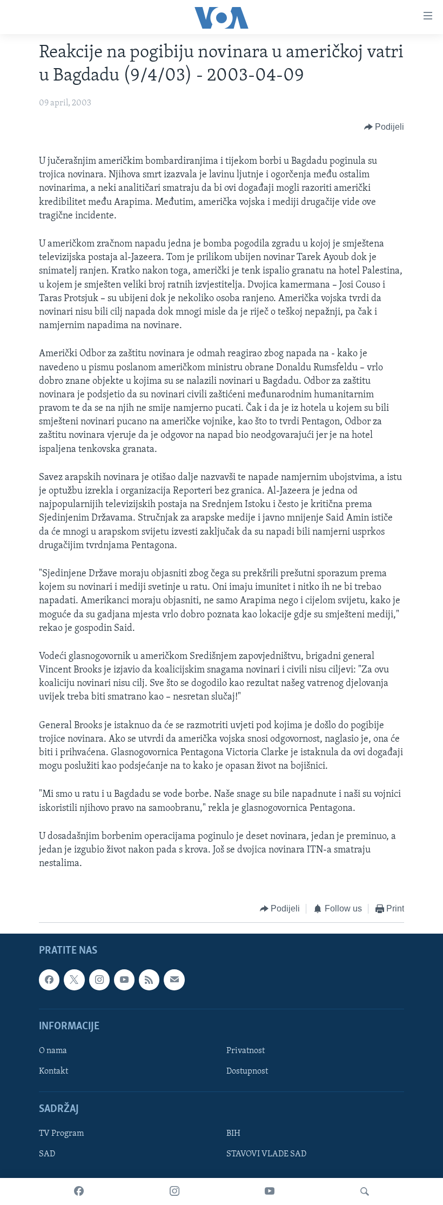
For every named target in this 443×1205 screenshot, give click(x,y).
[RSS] (149, 979)
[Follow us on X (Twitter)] (74, 979)
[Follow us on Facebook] (49, 979)
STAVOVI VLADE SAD (266, 1154)
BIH (233, 1133)
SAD (47, 1154)
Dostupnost (247, 1071)
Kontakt (53, 1071)
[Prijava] (174, 979)
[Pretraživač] (364, 1191)
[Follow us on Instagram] (99, 979)
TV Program (61, 1133)
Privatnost (245, 1051)
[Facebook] (79, 1191)
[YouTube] (269, 1191)
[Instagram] (174, 1191)
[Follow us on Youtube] (124, 979)
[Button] (384, 127)
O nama (53, 1051)
